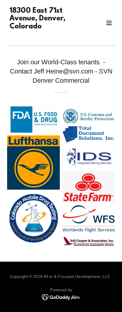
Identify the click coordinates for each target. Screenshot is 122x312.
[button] (109, 23)
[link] (44, 34)
